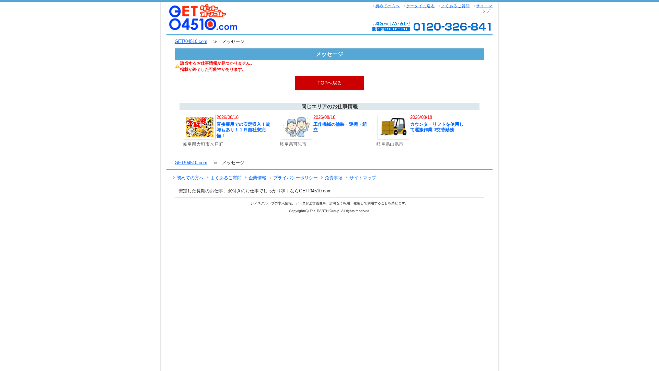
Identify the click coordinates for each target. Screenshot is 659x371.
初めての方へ (387, 6)
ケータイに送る (420, 6)
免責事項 (334, 177)
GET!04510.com (191, 41)
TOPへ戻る (329, 83)
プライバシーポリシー (295, 177)
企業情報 (257, 177)
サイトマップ (484, 8)
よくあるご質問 (455, 6)
